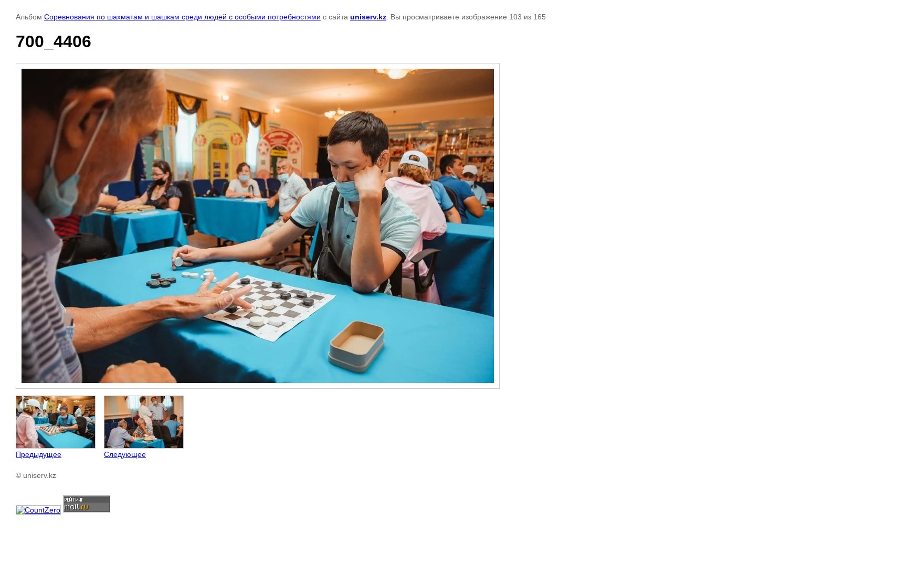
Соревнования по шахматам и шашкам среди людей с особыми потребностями (182, 17)
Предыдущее (38, 454)
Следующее (125, 454)
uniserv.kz (368, 17)
